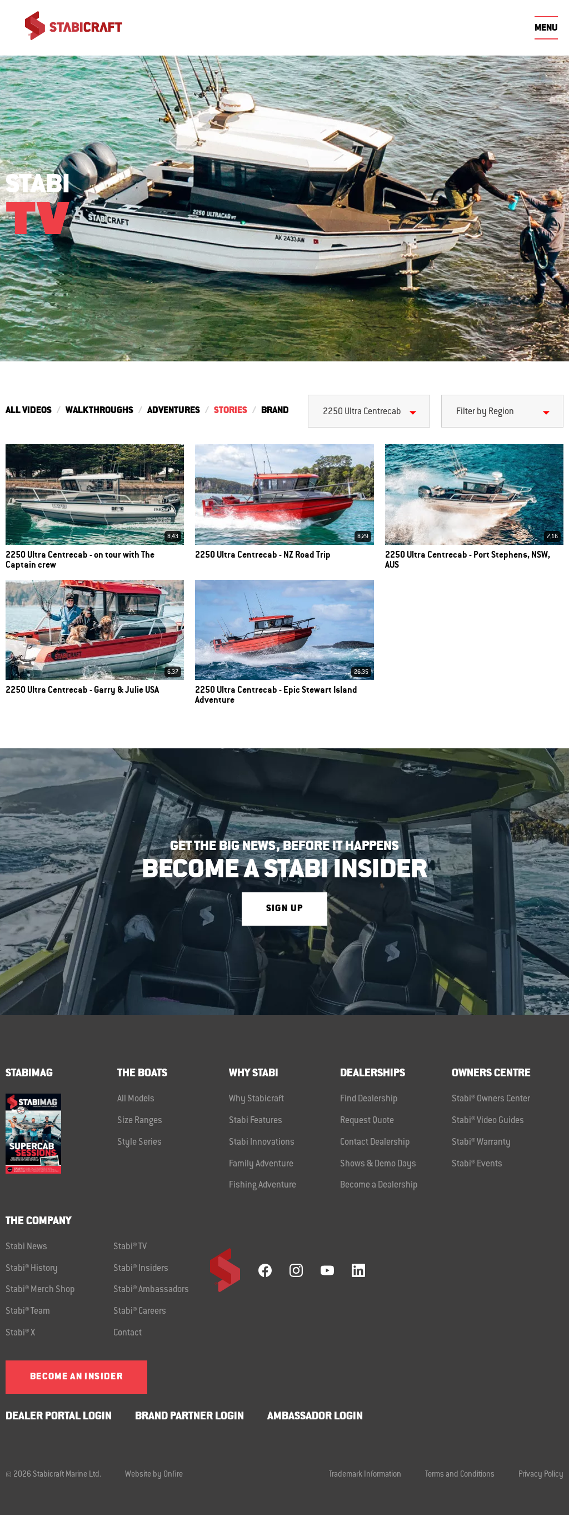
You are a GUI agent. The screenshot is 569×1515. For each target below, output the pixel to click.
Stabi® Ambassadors (151, 1290)
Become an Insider (76, 1377)
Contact (127, 1333)
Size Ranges (139, 1121)
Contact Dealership (375, 1143)
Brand (275, 411)
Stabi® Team (28, 1312)
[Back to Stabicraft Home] (66, 27)
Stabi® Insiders (140, 1269)
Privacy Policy (540, 1475)
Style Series (139, 1143)
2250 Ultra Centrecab (362, 412)
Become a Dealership (379, 1185)
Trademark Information (365, 1475)
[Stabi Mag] (61, 1133)
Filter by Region (485, 412)
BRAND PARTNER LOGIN (189, 1417)
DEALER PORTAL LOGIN (59, 1417)
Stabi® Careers (139, 1312)
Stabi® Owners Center (491, 1099)
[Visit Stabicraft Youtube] (327, 1270)
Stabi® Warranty (481, 1143)
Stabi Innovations (262, 1143)
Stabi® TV (130, 1247)
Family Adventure (261, 1164)
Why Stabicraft (256, 1099)
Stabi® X (20, 1333)
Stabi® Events (477, 1164)
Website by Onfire (154, 1475)
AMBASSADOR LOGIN (315, 1417)
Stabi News (26, 1247)
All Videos (29, 411)
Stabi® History (32, 1269)
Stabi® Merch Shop (40, 1290)
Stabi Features (255, 1121)
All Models (135, 1099)
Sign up (284, 909)
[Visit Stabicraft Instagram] (296, 1270)
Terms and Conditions (460, 1475)
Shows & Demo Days (378, 1164)
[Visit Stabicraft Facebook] (265, 1270)
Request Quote (367, 1121)
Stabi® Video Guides (488, 1121)
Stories (230, 411)
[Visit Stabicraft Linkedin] (358, 1270)
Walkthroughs (99, 411)
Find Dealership (369, 1099)
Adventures (173, 411)
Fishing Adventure (262, 1185)
